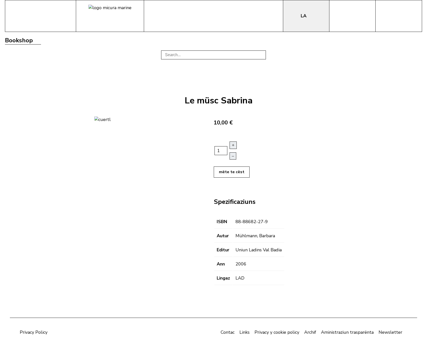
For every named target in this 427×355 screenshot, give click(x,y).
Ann (221, 264)
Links (244, 332)
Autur (223, 236)
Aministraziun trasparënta (347, 332)
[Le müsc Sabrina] (102, 119)
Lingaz (223, 278)
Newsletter (390, 332)
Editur (223, 250)
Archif (310, 332)
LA (304, 16)
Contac (228, 332)
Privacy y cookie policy (277, 332)
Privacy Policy (33, 332)
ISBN (222, 222)
